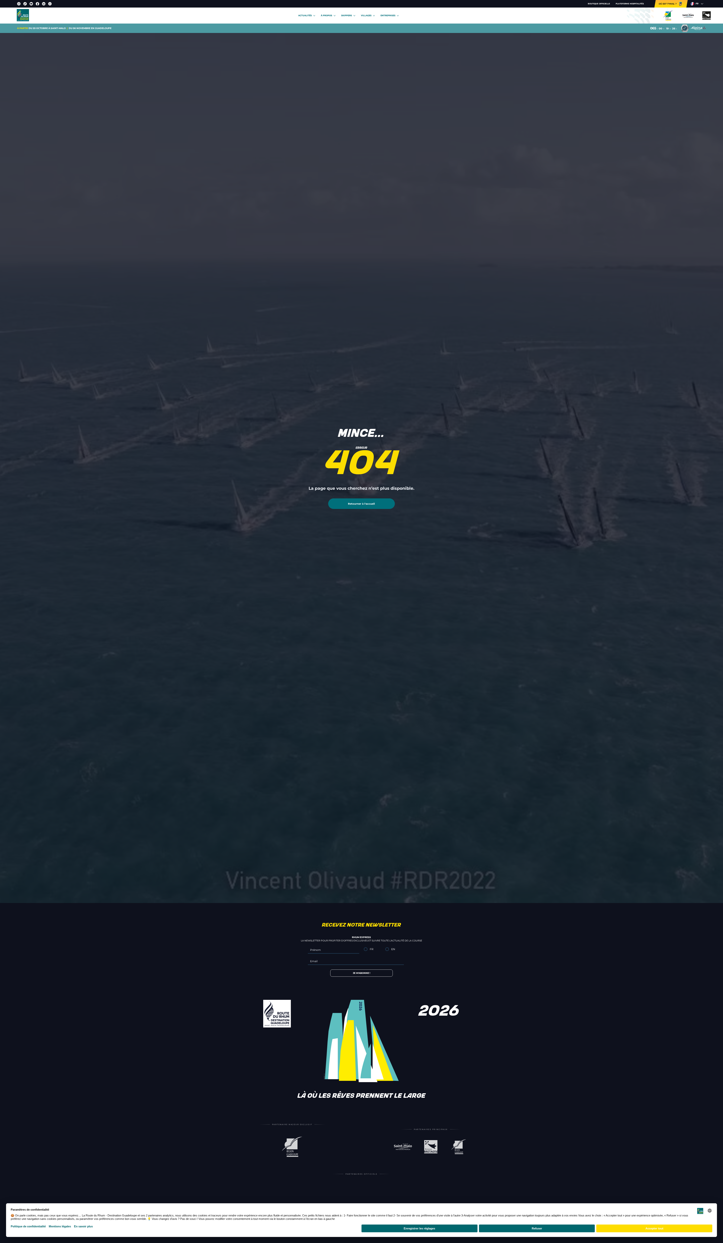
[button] (255, 580)
